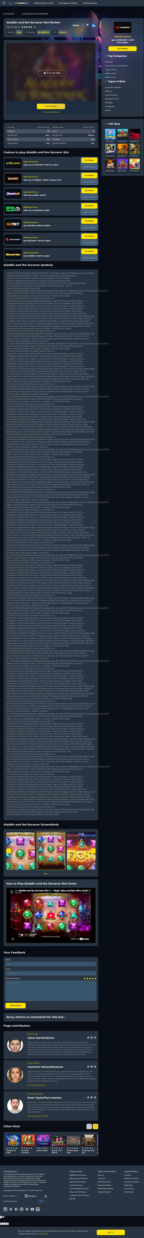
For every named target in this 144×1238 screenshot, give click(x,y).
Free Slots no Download (116, 66)
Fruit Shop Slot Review (135, 171)
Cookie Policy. (42, 1234)
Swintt (108, 110)
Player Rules (128, 1185)
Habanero (28, 1133)
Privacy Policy (129, 1188)
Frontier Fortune (25, 1152)
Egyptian (89, 1147)
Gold (15, 1146)
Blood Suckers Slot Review (79, 1178)
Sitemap (72, 1199)
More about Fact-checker (37, 1116)
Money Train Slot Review (78, 1192)
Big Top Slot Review (122, 171)
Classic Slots (111, 70)
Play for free (13, 1140)
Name (8, 960)
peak (19, 3)
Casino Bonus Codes (43, 3)
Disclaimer (127, 1175)
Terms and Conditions (131, 1182)
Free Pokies (22, 3)
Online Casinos (90, 3)
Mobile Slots (110, 73)
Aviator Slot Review (135, 141)
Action (74, 1148)
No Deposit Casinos (68, 3)
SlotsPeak (9, 14)
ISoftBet (109, 103)
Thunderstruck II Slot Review (79, 1195)
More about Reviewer (36, 1085)
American (28, 1147)
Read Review (89, 167)
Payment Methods (104, 1192)
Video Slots (110, 77)
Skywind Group (112, 99)
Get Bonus (89, 160)
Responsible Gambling (105, 1188)
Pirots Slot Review (122, 141)
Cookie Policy (128, 1192)
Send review (15, 1005)
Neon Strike (42, 1151)
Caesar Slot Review (76, 1185)
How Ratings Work (104, 1182)
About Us (101, 1175)
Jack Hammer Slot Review (110, 156)
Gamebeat (110, 106)
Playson (108, 91)
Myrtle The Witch (57, 1152)
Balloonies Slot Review (110, 141)
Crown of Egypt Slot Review (79, 1188)
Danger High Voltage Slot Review (110, 171)
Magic (58, 1148)
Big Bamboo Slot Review (78, 1175)
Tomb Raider (134, 156)
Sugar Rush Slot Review (78, 1182)
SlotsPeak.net (10, 1171)
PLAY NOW (4, 1224)
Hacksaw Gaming (113, 87)
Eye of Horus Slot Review (122, 156)
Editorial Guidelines (104, 1185)
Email (7, 969)
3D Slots (109, 62)
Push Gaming (111, 95)
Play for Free (53, 73)
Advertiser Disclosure (131, 1178)
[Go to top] (139, 1233)
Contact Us (101, 1178)
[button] (93, 850)
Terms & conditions (50, 112)
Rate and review (12, 978)
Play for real (51, 106)
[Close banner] (1, 1217)
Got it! (111, 1232)
